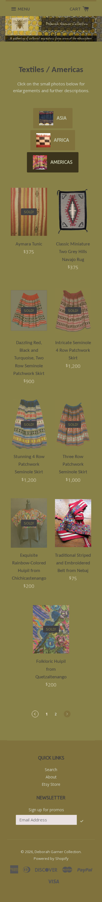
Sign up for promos (46, 809)
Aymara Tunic (29, 244)
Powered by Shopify (51, 858)
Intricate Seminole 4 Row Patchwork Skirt (73, 350)
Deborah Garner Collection (58, 851)
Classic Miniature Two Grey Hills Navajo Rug (73, 252)
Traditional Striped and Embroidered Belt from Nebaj (73, 563)
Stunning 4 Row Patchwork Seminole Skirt (29, 464)
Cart (76, 9)
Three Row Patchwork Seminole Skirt (73, 464)
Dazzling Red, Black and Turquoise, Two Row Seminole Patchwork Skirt (28, 358)
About (51, 777)
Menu (24, 9)
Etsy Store (51, 784)
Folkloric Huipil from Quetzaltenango (51, 669)
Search (51, 769)
